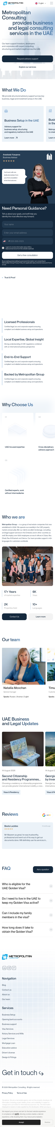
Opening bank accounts (12, 1019)
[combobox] (6, 241)
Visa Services (7, 1029)
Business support (9, 1024)
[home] (14, 3)
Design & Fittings (9, 1057)
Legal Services (8, 1038)
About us (6, 994)
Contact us (6, 990)
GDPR (17, 1114)
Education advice (9, 1048)
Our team (6, 999)
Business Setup (8, 1015)
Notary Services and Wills (13, 1033)
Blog (4, 985)
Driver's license (8, 1052)
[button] (39, 3)
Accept (21, 1122)
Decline (47, 1122)
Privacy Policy (18, 263)
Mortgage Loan (8, 1043)
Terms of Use (22, 1093)
